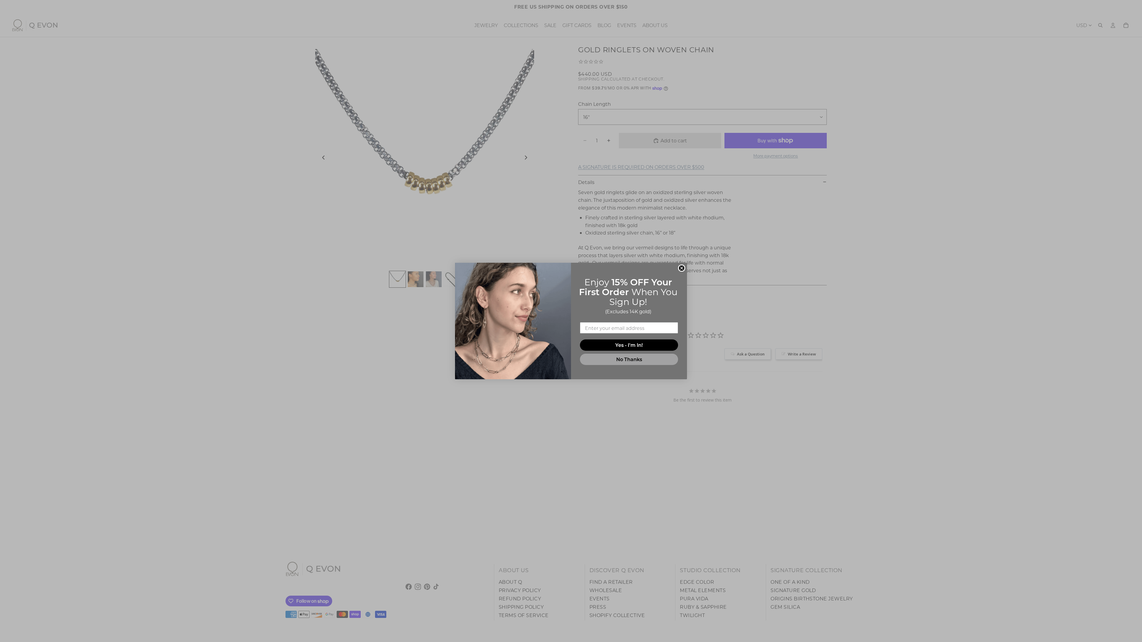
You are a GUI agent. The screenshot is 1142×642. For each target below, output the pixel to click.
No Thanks (629, 359)
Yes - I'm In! (629, 345)
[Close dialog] (682, 268)
